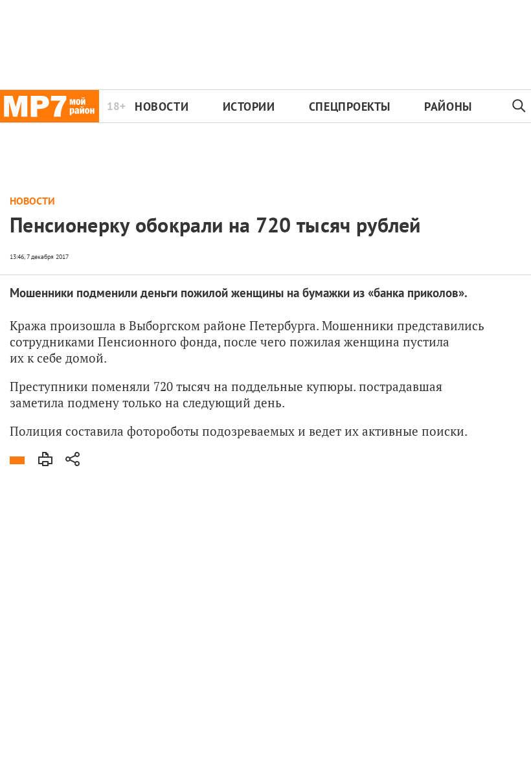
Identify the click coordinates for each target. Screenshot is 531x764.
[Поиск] (519, 106)
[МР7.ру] (49, 106)
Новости (161, 106)
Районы (447, 106)
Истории (249, 106)
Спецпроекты (349, 106)
